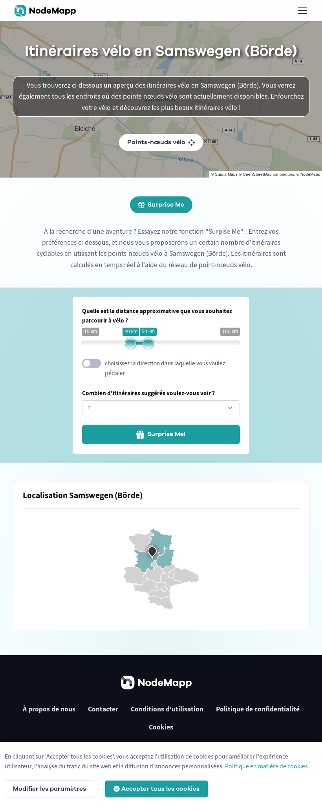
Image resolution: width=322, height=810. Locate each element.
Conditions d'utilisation (167, 709)
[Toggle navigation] (302, 11)
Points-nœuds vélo (156, 142)
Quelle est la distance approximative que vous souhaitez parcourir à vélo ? (157, 315)
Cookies (161, 727)
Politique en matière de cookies (266, 766)
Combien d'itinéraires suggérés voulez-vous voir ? (148, 393)
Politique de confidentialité (258, 709)
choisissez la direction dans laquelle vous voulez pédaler (165, 368)
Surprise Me (166, 204)
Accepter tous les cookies (160, 788)
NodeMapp (310, 174)
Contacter (103, 709)
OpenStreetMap (257, 174)
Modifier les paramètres (49, 788)
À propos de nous (49, 709)
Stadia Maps (226, 174)
